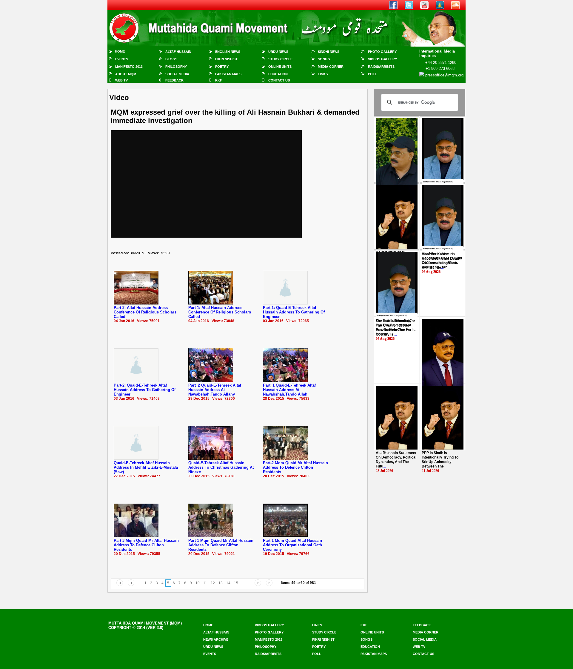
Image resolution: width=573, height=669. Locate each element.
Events (121, 59)
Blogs (171, 59)
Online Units (280, 66)
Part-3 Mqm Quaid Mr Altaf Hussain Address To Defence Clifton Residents (146, 545)
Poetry (222, 66)
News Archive (215, 639)
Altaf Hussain (178, 51)
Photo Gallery (382, 51)
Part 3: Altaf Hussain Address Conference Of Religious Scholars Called (145, 312)
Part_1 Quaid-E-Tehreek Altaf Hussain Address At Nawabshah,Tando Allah (289, 389)
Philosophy (176, 66)
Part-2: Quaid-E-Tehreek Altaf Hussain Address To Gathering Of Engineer (144, 389)
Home (120, 51)
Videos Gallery (382, 59)
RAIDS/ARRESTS (381, 66)
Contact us (423, 654)
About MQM (125, 74)
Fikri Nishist (226, 59)
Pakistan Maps (228, 74)
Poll (372, 74)
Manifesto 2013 (129, 66)
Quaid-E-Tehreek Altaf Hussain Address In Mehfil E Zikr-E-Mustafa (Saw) (146, 467)
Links (323, 74)
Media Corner (331, 66)
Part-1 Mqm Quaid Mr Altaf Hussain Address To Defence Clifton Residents (220, 545)
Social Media (177, 74)
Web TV (121, 80)
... (440, 261)
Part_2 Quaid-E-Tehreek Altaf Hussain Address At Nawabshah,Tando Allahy (214, 389)
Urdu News (278, 51)
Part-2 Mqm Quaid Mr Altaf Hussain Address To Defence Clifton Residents (295, 467)
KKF (218, 80)
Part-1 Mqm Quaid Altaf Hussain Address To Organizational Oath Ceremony (292, 545)
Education (278, 74)
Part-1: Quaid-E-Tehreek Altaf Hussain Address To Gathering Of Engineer (294, 312)
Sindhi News (328, 51)
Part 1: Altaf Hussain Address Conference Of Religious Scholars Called (219, 312)
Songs (324, 59)
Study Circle (280, 59)
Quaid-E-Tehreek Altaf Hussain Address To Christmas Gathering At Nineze (221, 467)
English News (227, 51)
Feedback (174, 80)
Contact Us (279, 80)
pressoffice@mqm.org (444, 75)
